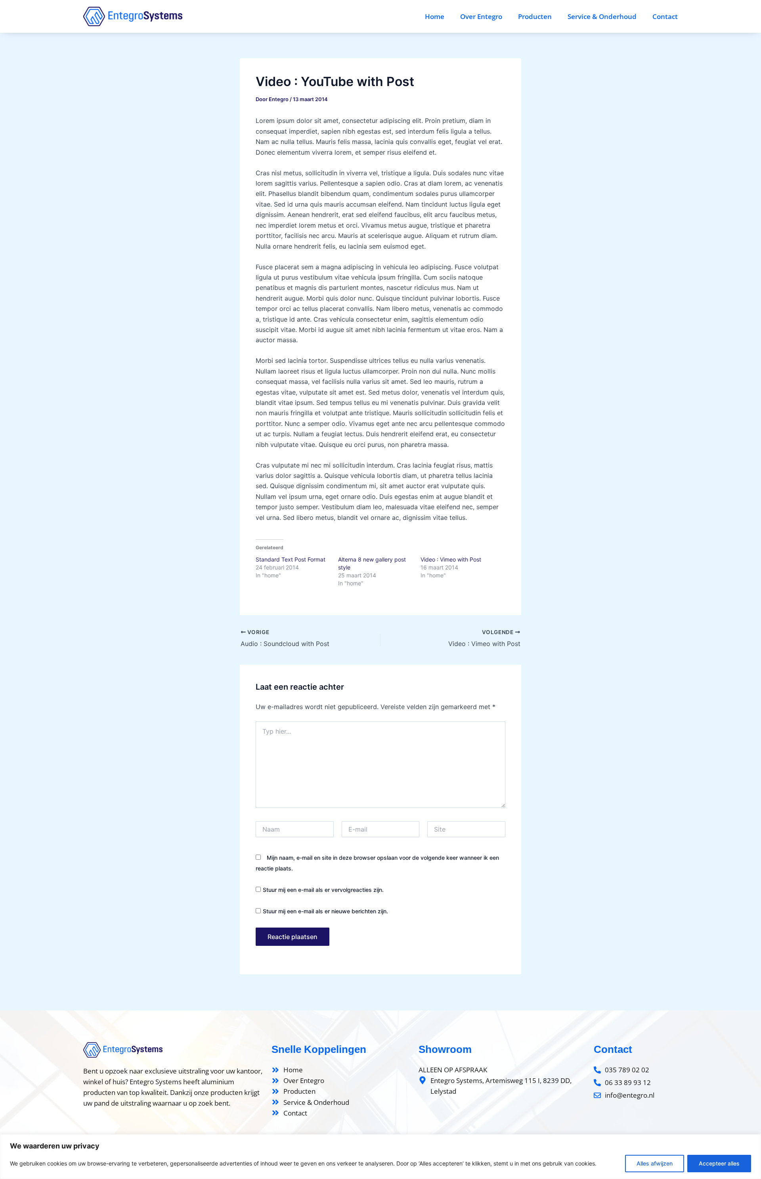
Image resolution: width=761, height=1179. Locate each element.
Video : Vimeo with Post (451, 559)
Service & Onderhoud (602, 16)
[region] (380, 1156)
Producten (535, 16)
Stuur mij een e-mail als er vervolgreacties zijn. (323, 889)
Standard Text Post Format (290, 559)
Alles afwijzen (655, 1163)
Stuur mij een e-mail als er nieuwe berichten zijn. (325, 911)
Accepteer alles (719, 1163)
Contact (665, 16)
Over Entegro (481, 16)
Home (434, 16)
